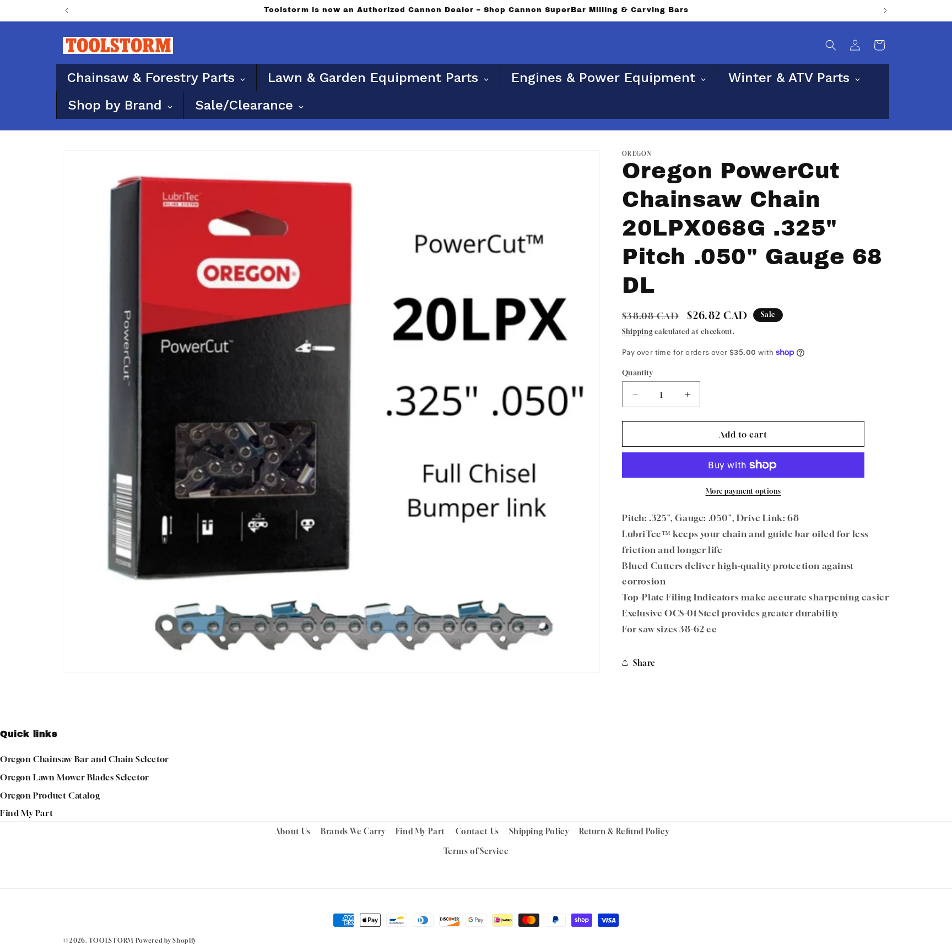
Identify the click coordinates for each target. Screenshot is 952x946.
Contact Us (477, 831)
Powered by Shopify (166, 940)
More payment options (743, 491)
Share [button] (644, 663)
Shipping (637, 331)
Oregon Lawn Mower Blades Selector (74, 777)
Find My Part (26, 813)
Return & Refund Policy (624, 831)
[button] (831, 45)
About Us (293, 831)
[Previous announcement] (67, 10)
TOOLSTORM (111, 940)
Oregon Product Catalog (50, 795)
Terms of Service (476, 850)
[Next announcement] (885, 10)
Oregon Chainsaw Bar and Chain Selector (84, 759)
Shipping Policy (539, 831)
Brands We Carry (353, 831)
